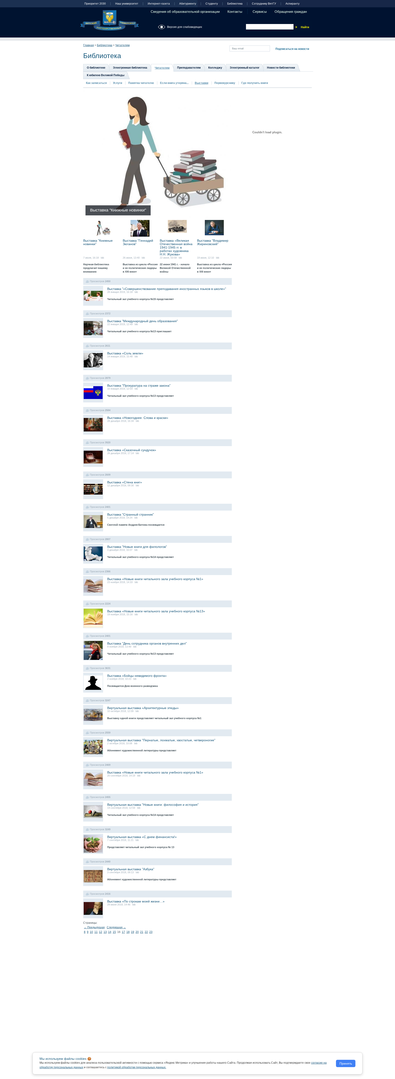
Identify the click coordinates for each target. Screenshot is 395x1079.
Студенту (212, 3)
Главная (88, 45)
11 (96, 932)
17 (123, 932)
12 (100, 932)
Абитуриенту (187, 3)
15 (114, 932)
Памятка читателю (141, 83)
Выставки (201, 83)
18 (128, 932)
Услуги (117, 83)
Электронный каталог (244, 67)
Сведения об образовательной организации (185, 11)
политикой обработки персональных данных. (136, 1067)
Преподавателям (189, 67)
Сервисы (260, 11)
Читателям (122, 45)
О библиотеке (96, 67)
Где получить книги (254, 83)
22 (146, 932)
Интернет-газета (159, 3)
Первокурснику (224, 83)
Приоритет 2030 (95, 3)
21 (141, 932)
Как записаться (96, 83)
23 (150, 932)
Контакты (234, 11)
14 (109, 932)
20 (137, 932)
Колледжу (215, 67)
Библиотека (235, 3)
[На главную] (109, 20)
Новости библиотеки (281, 67)
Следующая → (116, 927)
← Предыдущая (94, 927)
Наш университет (126, 3)
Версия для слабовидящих (184, 27)
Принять (345, 1063)
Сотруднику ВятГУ (264, 3)
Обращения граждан (291, 11)
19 (132, 932)
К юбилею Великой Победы (105, 75)
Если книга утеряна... (174, 83)
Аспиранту (292, 3)
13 (105, 932)
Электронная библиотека (130, 67)
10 (91, 932)
